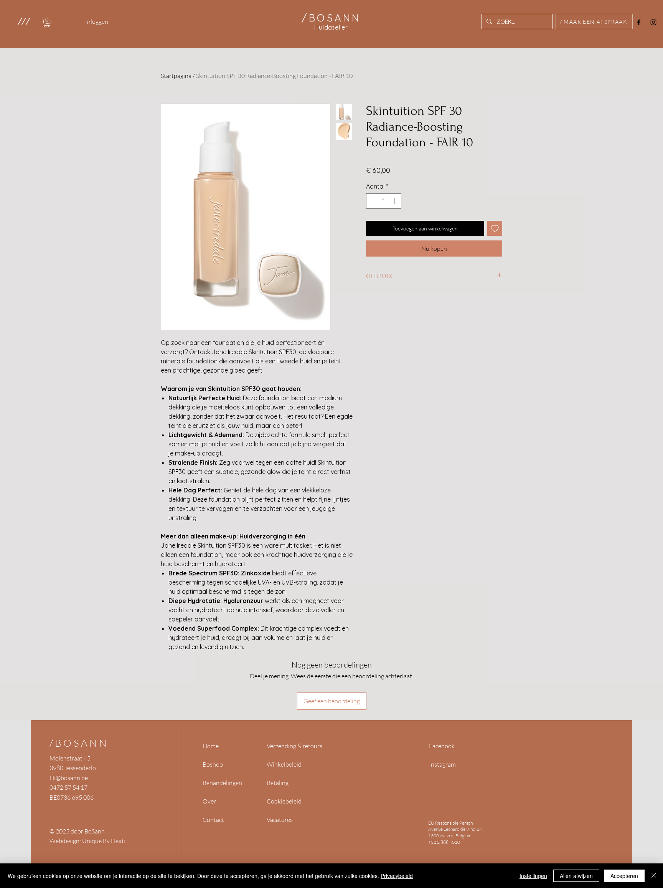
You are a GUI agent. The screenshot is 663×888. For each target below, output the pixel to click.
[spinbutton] (383, 201)
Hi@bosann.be (68, 778)
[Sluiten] (653, 876)
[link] (47, 22)
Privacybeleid (397, 876)
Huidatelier (331, 27)
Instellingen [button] (533, 876)
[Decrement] (372, 201)
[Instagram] (653, 22)
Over (209, 801)
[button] (23, 21)
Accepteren (624, 876)
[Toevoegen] (494, 228)
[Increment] (394, 201)
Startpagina (176, 76)
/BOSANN (79, 743)
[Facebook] (639, 22)
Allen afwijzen (576, 876)
